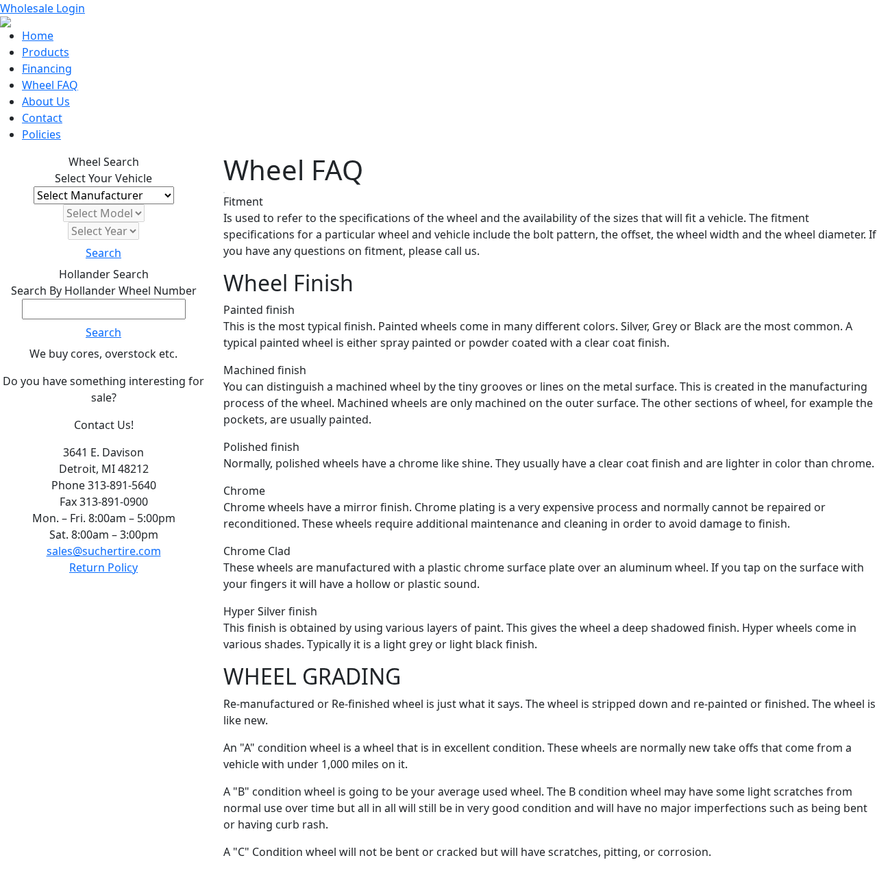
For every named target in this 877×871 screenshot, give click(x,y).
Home (37, 35)
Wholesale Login (42, 8)
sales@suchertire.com (104, 551)
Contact (42, 117)
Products (45, 52)
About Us (46, 101)
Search (103, 252)
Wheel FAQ (50, 85)
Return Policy (103, 567)
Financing (47, 68)
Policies (41, 134)
